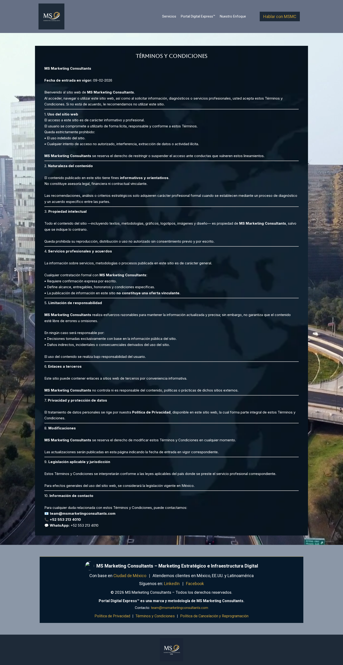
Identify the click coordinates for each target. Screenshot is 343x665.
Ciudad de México (129, 575)
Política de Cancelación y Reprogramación (214, 616)
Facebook (195, 583)
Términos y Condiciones (155, 616)
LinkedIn (172, 583)
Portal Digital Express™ (198, 16)
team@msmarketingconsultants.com (179, 608)
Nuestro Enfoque (233, 16)
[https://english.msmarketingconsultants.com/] (171, 649)
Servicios (169, 16)
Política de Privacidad (112, 616)
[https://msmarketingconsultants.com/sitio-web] (51, 16)
